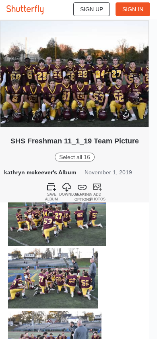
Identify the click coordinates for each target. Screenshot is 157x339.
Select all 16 (74, 157)
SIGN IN (132, 9)
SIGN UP (91, 9)
